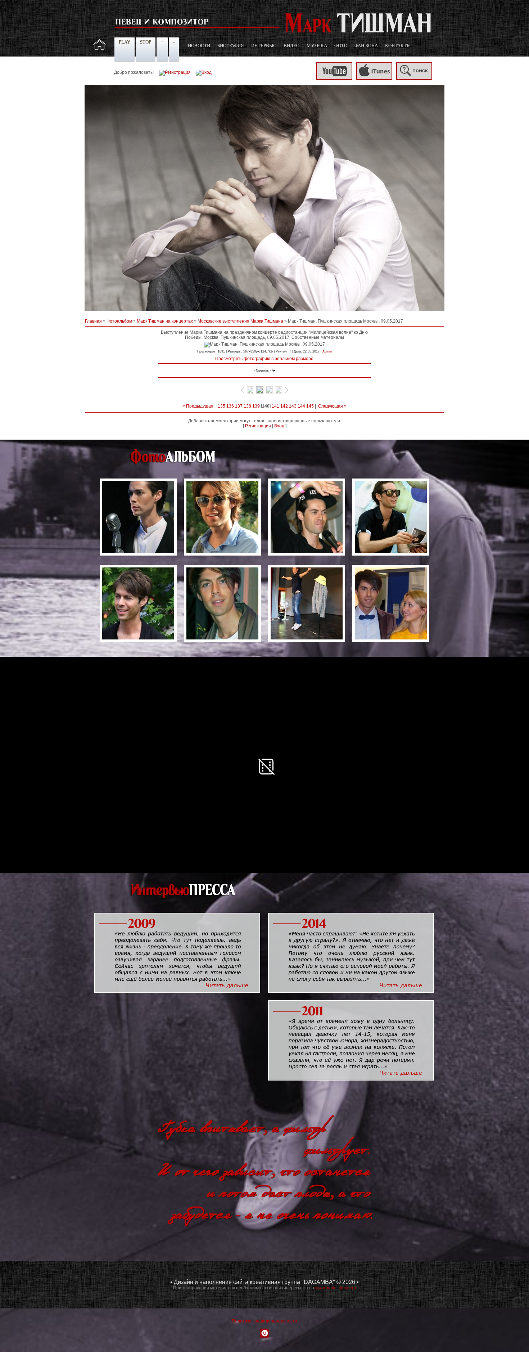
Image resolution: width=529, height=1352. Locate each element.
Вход (279, 425)
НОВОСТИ (199, 45)
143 (293, 406)
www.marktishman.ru (335, 1287)
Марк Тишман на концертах (165, 321)
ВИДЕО (291, 45)
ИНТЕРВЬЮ (263, 45)
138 (247, 406)
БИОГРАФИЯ (230, 45)
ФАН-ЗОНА (366, 45)
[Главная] (99, 48)
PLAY (124, 42)
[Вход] (204, 72)
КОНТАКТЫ (398, 45)
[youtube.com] (334, 78)
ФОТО (340, 45)
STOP (145, 42)
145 (310, 406)
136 (230, 406)
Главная (93, 321)
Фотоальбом (119, 321)
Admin (327, 351)
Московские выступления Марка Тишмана (240, 321)
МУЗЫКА (317, 45)
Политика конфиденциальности (264, 1321)
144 (301, 406)
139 (256, 406)
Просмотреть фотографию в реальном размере (264, 358)
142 (284, 406)
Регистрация (258, 425)
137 (239, 406)
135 (221, 406)
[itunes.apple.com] (374, 78)
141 (275, 406)
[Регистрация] (175, 72)
